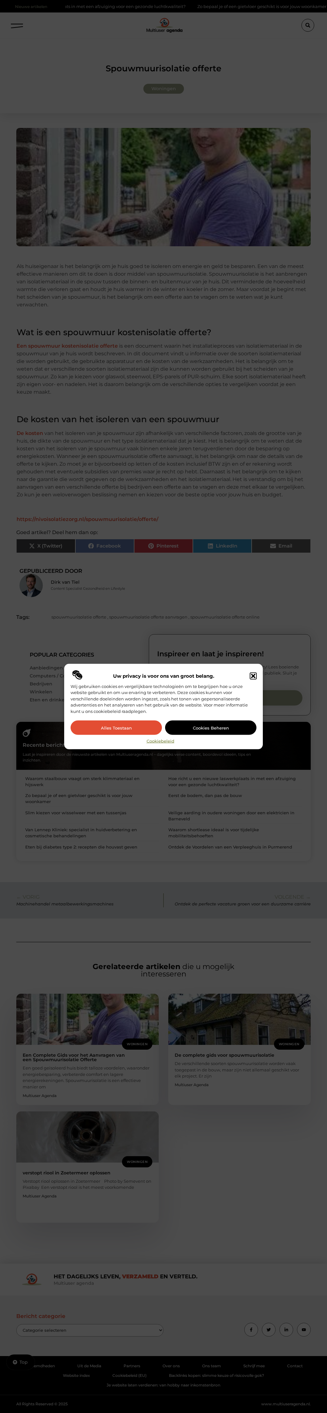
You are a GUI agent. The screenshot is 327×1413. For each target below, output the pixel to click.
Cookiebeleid (160, 741)
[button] (253, 676)
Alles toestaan (116, 727)
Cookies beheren (211, 727)
